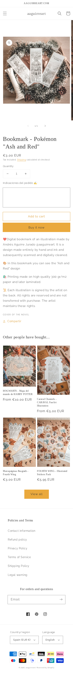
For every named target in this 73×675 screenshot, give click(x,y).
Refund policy (17, 539)
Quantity (8, 166)
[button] (5, 13)
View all (37, 494)
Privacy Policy (17, 548)
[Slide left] (28, 126)
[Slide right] (45, 126)
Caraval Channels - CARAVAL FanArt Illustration (47, 402)
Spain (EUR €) (21, 639)
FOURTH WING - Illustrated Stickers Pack (52, 473)
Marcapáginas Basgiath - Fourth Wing (15, 473)
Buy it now (36, 227)
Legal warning (17, 574)
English (50, 639)
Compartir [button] (14, 321)
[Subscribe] (61, 599)
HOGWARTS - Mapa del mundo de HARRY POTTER (18, 393)
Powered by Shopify (46, 668)
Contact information (21, 530)
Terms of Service (19, 557)
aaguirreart (31, 668)
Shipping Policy (18, 565)
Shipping (21, 160)
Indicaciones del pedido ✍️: (20, 182)
